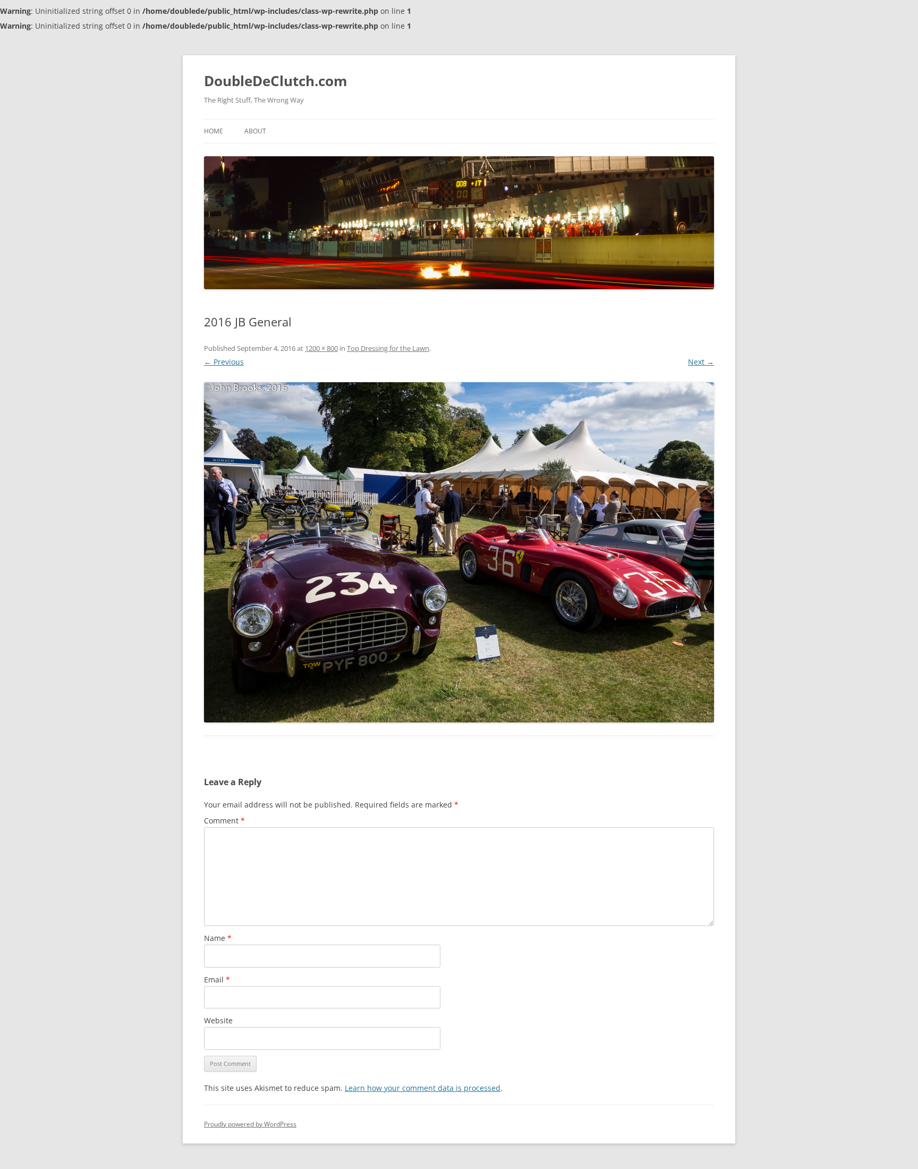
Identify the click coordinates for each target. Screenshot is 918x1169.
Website (218, 1020)
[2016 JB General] (459, 552)
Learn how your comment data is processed (422, 1088)
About (255, 131)
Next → (701, 362)
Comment (224, 820)
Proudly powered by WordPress (250, 1124)
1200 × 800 (321, 348)
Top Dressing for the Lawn (388, 348)
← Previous (224, 362)
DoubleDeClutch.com (275, 80)
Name (218, 938)
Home (213, 131)
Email (217, 979)
